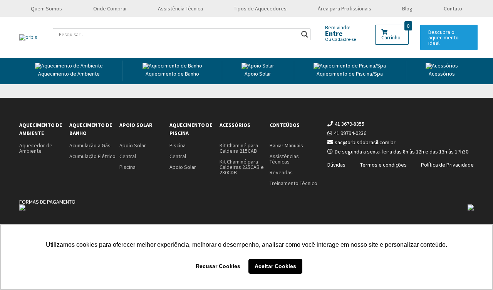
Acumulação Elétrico (92, 156)
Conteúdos (285, 124)
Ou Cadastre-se (340, 39)
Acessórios (442, 73)
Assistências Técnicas (284, 158)
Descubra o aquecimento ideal (443, 37)
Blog (407, 8)
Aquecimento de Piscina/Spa (350, 73)
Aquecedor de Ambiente (35, 148)
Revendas (281, 172)
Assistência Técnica (180, 8)
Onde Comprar (110, 8)
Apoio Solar (258, 73)
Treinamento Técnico (293, 183)
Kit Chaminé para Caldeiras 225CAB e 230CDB (242, 167)
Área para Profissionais (344, 8)
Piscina (127, 167)
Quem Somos (46, 8)
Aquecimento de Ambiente (69, 73)
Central (127, 156)
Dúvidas (336, 164)
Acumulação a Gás (90, 145)
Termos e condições (383, 164)
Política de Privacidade (447, 164)
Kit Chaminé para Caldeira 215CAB (239, 148)
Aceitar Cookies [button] (275, 266)
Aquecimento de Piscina (190, 129)
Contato (453, 8)
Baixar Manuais (286, 145)
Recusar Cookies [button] (218, 266)
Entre (333, 33)
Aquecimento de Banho (90, 129)
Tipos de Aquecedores (260, 8)
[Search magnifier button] (304, 34)
